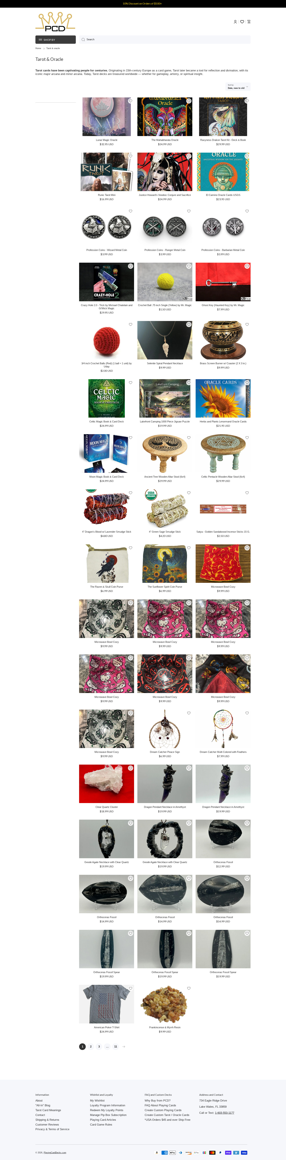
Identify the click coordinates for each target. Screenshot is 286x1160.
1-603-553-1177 (224, 1112)
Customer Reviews (47, 1124)
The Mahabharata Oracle (164, 140)
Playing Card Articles (103, 1119)
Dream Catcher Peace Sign (165, 752)
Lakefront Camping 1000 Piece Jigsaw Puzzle (165, 421)
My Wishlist (97, 1100)
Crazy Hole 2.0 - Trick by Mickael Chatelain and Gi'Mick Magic (106, 307)
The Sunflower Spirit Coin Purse (165, 586)
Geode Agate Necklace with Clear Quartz (106, 862)
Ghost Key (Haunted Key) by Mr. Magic (223, 305)
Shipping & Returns (47, 1119)
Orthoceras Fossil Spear (106, 972)
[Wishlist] (242, 21)
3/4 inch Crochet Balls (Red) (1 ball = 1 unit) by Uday (106, 365)
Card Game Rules (101, 1124)
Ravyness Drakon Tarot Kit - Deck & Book (223, 140)
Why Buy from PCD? (157, 1100)
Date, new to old (236, 88)
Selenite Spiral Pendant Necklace (165, 363)
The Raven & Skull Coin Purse (106, 586)
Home (38, 48)
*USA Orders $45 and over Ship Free (167, 1119)
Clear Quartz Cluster (106, 807)
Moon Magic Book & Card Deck (106, 476)
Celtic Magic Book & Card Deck (106, 421)
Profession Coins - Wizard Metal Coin (106, 250)
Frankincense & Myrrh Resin (164, 1027)
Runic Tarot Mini (106, 195)
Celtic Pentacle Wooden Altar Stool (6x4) (223, 476)
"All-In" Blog (42, 1105)
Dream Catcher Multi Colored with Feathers (223, 752)
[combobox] (165, 39)
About (39, 1100)
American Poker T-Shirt (106, 1027)
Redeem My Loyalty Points (106, 1110)
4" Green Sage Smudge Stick (165, 531)
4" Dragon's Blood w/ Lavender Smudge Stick (106, 531)
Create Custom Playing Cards (163, 1110)
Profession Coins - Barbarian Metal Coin (223, 250)
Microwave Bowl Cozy (223, 586)
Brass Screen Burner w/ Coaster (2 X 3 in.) (223, 363)
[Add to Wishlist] (130, 101)
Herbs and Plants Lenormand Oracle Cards (223, 421)
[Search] (82, 39)
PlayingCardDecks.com (55, 1153)
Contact (40, 1115)
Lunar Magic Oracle (106, 140)
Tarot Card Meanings (48, 1110)
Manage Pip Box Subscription (108, 1115)
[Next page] (122, 1046)
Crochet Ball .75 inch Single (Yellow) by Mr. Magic (165, 305)
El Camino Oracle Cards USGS (223, 195)
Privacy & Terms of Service (52, 1129)
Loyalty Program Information (107, 1105)
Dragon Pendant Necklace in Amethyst (165, 807)
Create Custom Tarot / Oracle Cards (167, 1115)
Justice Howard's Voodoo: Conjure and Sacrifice (165, 195)
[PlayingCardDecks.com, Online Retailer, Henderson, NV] (98, 1153)
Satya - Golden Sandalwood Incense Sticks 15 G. (223, 531)
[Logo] (55, 21)
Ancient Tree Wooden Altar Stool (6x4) (164, 476)
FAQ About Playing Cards (160, 1105)
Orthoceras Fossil (223, 862)
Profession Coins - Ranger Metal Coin (164, 250)
